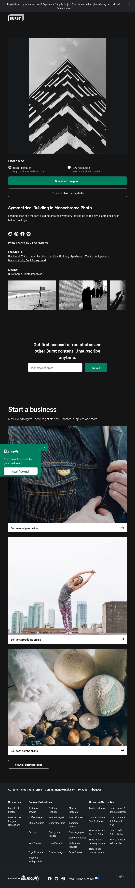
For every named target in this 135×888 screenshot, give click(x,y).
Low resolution (81, 167)
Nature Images (56, 817)
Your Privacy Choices (81, 878)
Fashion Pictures (53, 809)
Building (64, 255)
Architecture (44, 255)
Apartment (77, 255)
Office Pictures (36, 822)
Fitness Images (57, 852)
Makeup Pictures (73, 809)
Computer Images (74, 824)
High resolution (22, 167)
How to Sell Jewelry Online (97, 841)
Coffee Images (36, 817)
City (55, 255)
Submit (96, 367)
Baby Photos (75, 852)
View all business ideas (28, 764)
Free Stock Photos (13, 809)
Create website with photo (67, 192)
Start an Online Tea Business (97, 819)
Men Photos (34, 843)
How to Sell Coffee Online (116, 832)
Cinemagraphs (76, 832)
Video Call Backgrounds (35, 859)
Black (32, 255)
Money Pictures (57, 822)
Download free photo (67, 181)
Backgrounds (16, 260)
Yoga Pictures (35, 852)
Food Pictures (76, 817)
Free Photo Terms (31, 789)
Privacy (82, 789)
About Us (96, 789)
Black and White (17, 255)
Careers (13, 789)
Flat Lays (33, 832)
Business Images (33, 809)
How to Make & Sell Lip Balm (97, 832)
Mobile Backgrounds (97, 255)
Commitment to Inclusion (60, 789)
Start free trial (20, 471)
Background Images (55, 833)
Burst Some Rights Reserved (25, 273)
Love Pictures (56, 843)
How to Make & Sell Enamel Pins (117, 820)
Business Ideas (97, 808)
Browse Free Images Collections (14, 820)
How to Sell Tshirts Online (96, 850)
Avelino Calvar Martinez (34, 242)
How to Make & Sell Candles (117, 841)
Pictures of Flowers (75, 844)
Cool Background (36, 260)
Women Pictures (77, 837)
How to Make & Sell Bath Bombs (117, 809)
